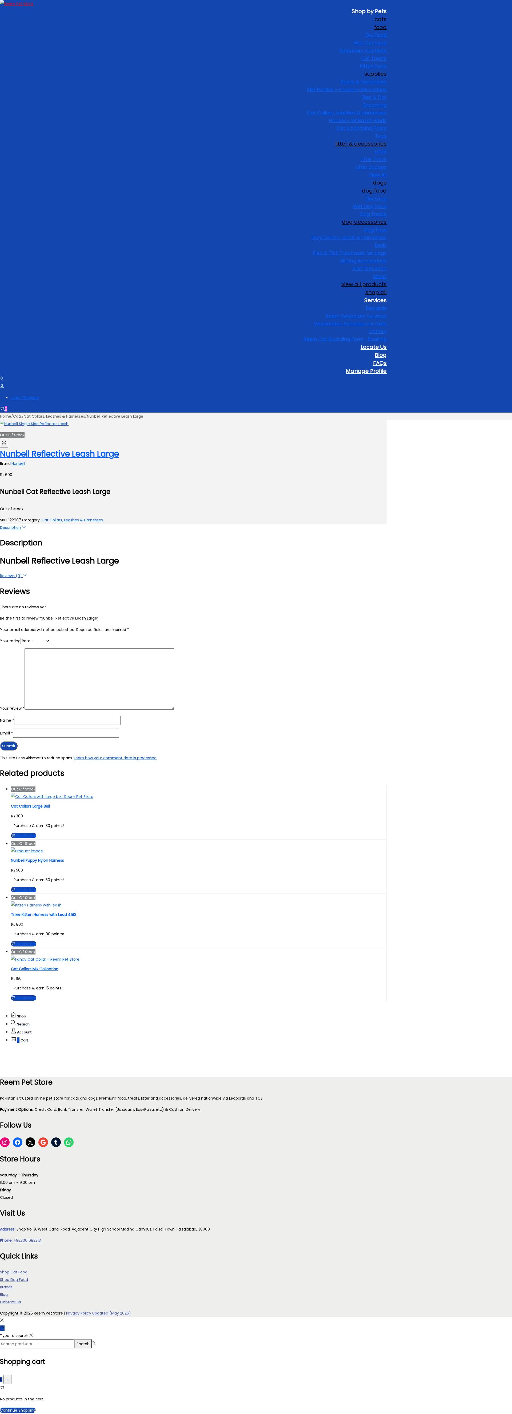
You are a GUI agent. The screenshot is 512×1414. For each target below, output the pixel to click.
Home (5, 416)
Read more (26, 835)
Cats (17, 416)
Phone (6, 1240)
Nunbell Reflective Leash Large (59, 454)
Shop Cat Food (13, 1272)
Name (7, 720)
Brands (6, 1287)
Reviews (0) (11, 575)
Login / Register (25, 397)
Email (6, 733)
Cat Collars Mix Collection (34, 969)
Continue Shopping (18, 1410)
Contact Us (10, 1302)
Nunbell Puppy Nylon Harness (37, 860)
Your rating (10, 641)
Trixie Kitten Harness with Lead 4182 (43, 914)
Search (83, 1344)
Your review (12, 708)
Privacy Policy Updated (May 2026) (98, 1313)
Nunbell (18, 463)
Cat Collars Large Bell (30, 806)
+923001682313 (27, 1240)
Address (7, 1229)
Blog (4, 1294)
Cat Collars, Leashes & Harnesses (54, 416)
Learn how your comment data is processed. (115, 758)
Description (11, 527)
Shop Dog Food (14, 1279)
